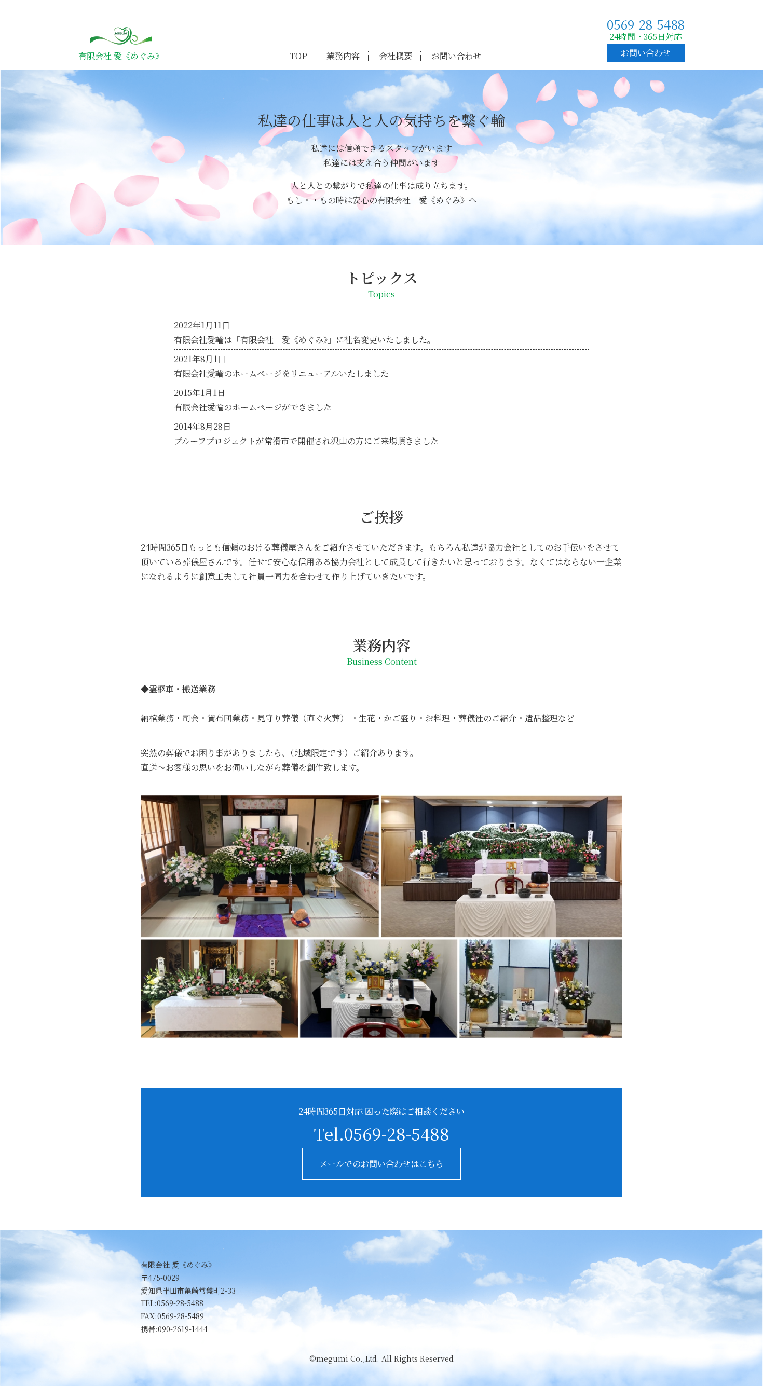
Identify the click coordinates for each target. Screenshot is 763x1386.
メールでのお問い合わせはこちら (381, 1164)
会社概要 (395, 56)
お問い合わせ (456, 56)
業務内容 (343, 56)
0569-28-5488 (646, 24)
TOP (298, 56)
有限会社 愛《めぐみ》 (121, 56)
